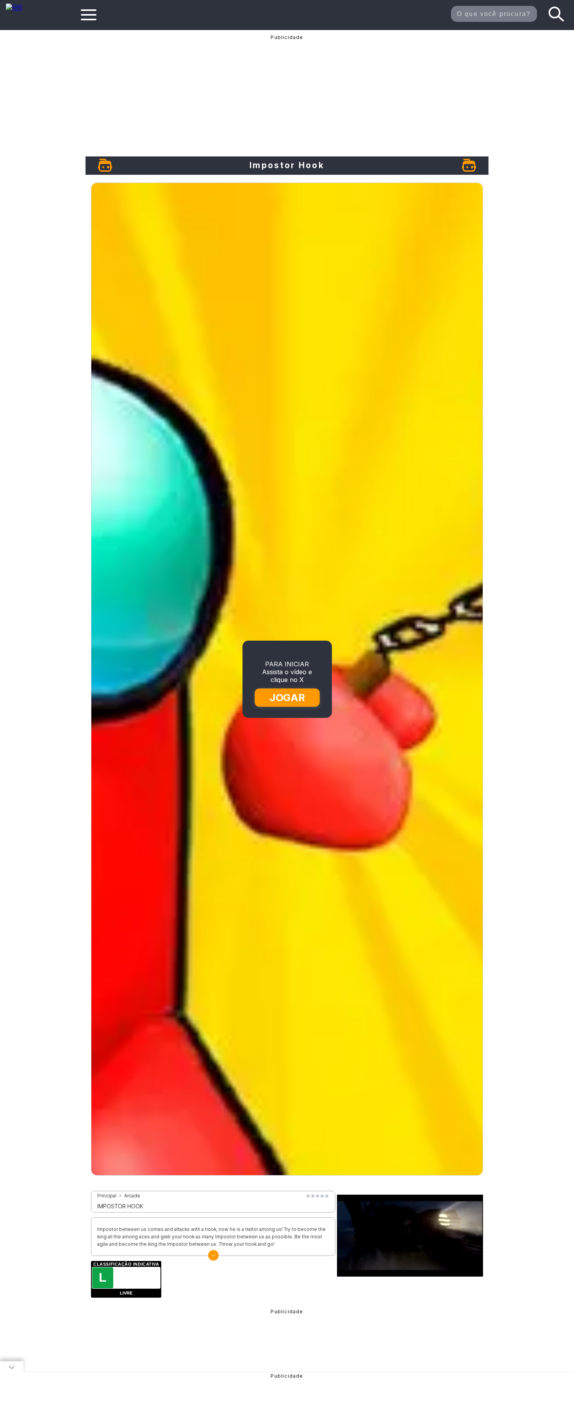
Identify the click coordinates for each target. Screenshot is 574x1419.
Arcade (132, 1195)
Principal (106, 1195)
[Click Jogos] (19, 9)
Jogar (287, 697)
